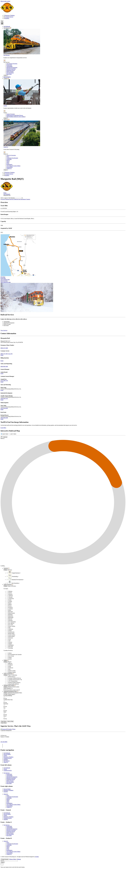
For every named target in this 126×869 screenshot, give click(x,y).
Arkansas (10, 594)
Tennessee (10, 637)
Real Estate (9, 74)
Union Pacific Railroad (13, 684)
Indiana (10, 604)
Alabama (10, 591)
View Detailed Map (5, 279)
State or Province (8, 584)
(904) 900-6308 (4, 417)
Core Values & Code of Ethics (13, 165)
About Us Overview (11, 155)
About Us (6, 119)
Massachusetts (11, 613)
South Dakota (11, 636)
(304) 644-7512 (4, 398)
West (9, 669)
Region (5, 660)
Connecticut (11, 598)
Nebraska (10, 620)
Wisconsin (10, 646)
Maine (9, 610)
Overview (3, 199)
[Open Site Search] (2, 21)
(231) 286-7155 (4, 380)
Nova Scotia (11, 656)
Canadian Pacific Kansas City (15, 679)
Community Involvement (12, 158)
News (7, 156)
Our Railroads (7, 26)
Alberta (10, 653)
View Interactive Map (6, 282)
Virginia (10, 643)
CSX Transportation (12, 681)
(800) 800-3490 (4, 366)
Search (2, 860)
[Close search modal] (2, 864)
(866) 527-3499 (4, 348)
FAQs (7, 163)
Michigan (10, 614)
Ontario (10, 657)
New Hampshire (12, 621)
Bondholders (9, 164)
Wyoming (10, 648)
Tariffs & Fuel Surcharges (20, 199)
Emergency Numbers (8, 757)
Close (5, 75)
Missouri (10, 619)
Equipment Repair (10, 70)
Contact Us (9, 168)
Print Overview (4, 281)
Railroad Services (9, 199)
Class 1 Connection (8, 673)
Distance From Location (9, 685)
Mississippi (10, 617)
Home (5, 192)
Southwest (10, 667)
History (8, 160)
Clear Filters (3, 721)
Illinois (9, 603)
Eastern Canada (11, 670)
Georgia (10, 601)
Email (2, 355)
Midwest (10, 663)
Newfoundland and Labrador (15, 654)
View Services (4, 330)
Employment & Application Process (14, 115)
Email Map (3, 278)
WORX (37, 856)
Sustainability (9, 167)
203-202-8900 (4, 741)
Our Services (7, 28)
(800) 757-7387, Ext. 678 (6, 353)
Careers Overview (10, 114)
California (10, 595)
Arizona (10, 592)
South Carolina (11, 635)
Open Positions (15, 116)
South (9, 666)
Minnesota (10, 616)
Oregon (10, 630)
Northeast (10, 664)
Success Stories (7, 77)
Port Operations (10, 72)
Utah (9, 640)
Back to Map (10, 721)
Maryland (10, 611)
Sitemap (19, 859)
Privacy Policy (13, 859)
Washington (11, 645)
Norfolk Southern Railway (14, 682)
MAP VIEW (5, 434)
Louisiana (10, 608)
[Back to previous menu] (5, 61)
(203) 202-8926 (4, 408)
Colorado (10, 597)
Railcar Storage (9, 71)
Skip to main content (5, 1)
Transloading (9, 66)
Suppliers (6, 759)
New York (10, 624)
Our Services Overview (11, 63)
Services (6, 568)
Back (6, 569)
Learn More (3, 427)
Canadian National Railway (14, 678)
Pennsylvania (11, 632)
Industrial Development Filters (10, 691)
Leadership (9, 159)
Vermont (10, 642)
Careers (6, 78)
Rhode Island (11, 633)
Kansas (10, 605)
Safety (7, 162)
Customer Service (8, 758)
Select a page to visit (5, 197)
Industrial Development (11, 67)
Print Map (3, 277)
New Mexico (11, 623)
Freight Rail (9, 65)
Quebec (10, 659)
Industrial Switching (11, 68)
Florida (9, 600)
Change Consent (4, 859)
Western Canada (12, 672)
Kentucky (10, 607)
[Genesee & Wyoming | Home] (7, 13)
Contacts (28, 199)
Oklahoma (10, 629)
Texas (9, 639)
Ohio (9, 627)
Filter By (5, 437)
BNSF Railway (11, 676)
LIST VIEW (13, 434)
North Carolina (11, 626)
